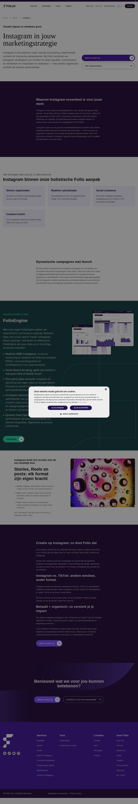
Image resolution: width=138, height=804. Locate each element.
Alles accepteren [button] (81, 408)
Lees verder (82, 402)
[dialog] (69, 402)
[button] (69, 414)
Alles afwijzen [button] (58, 408)
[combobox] (106, 389)
